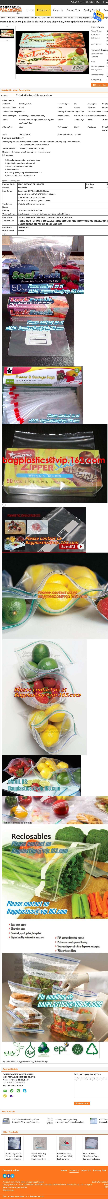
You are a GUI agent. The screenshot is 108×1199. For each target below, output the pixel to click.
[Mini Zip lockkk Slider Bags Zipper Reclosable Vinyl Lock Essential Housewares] (6, 1121)
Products (42, 10)
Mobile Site (9, 1190)
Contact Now (100, 85)
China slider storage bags (26, 1182)
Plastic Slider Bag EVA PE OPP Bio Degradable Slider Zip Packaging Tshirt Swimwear (38, 1159)
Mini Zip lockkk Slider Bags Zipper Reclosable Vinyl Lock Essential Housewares (25, 1122)
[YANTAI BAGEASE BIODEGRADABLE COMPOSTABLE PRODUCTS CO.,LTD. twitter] (12, 1176)
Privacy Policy (8, 1182)
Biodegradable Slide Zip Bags (29, 18)
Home (30, 10)
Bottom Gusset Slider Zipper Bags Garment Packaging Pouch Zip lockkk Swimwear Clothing (91, 1159)
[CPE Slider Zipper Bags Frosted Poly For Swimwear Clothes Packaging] (66, 1143)
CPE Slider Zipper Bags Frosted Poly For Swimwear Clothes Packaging (65, 1157)
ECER (25, 1187)
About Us (58, 10)
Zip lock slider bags (41, 1062)
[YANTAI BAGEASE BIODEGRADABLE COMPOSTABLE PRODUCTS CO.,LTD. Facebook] (9, 1176)
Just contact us (37, 1196)
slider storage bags (13, 1062)
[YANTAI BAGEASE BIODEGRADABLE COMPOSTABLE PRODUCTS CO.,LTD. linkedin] (5, 1176)
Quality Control (92, 10)
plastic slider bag (27, 1062)
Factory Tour (73, 10)
